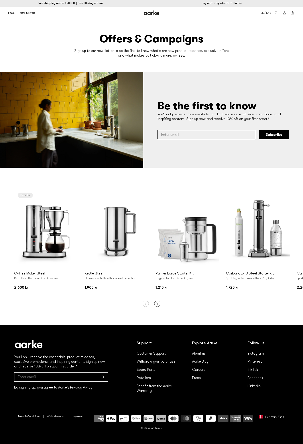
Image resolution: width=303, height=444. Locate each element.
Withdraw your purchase (156, 361)
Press (196, 378)
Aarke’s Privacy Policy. (75, 387)
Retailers (144, 378)
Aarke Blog (200, 361)
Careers (198, 370)
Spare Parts (146, 370)
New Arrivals (27, 12)
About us (199, 353)
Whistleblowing (56, 416)
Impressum (78, 416)
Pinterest (255, 361)
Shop (11, 12)
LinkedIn (254, 386)
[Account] (284, 13)
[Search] (276, 13)
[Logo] (152, 13)
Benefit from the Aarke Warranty (154, 388)
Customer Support (151, 353)
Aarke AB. (156, 428)
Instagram (256, 353)
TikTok (253, 370)
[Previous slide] (18, 228)
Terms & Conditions (29, 416)
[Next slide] (73, 228)
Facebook (255, 378)
